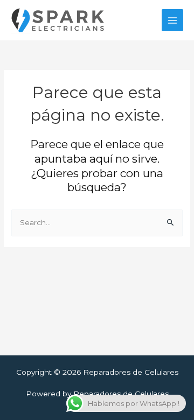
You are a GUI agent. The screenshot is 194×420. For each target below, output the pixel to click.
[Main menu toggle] (173, 20)
